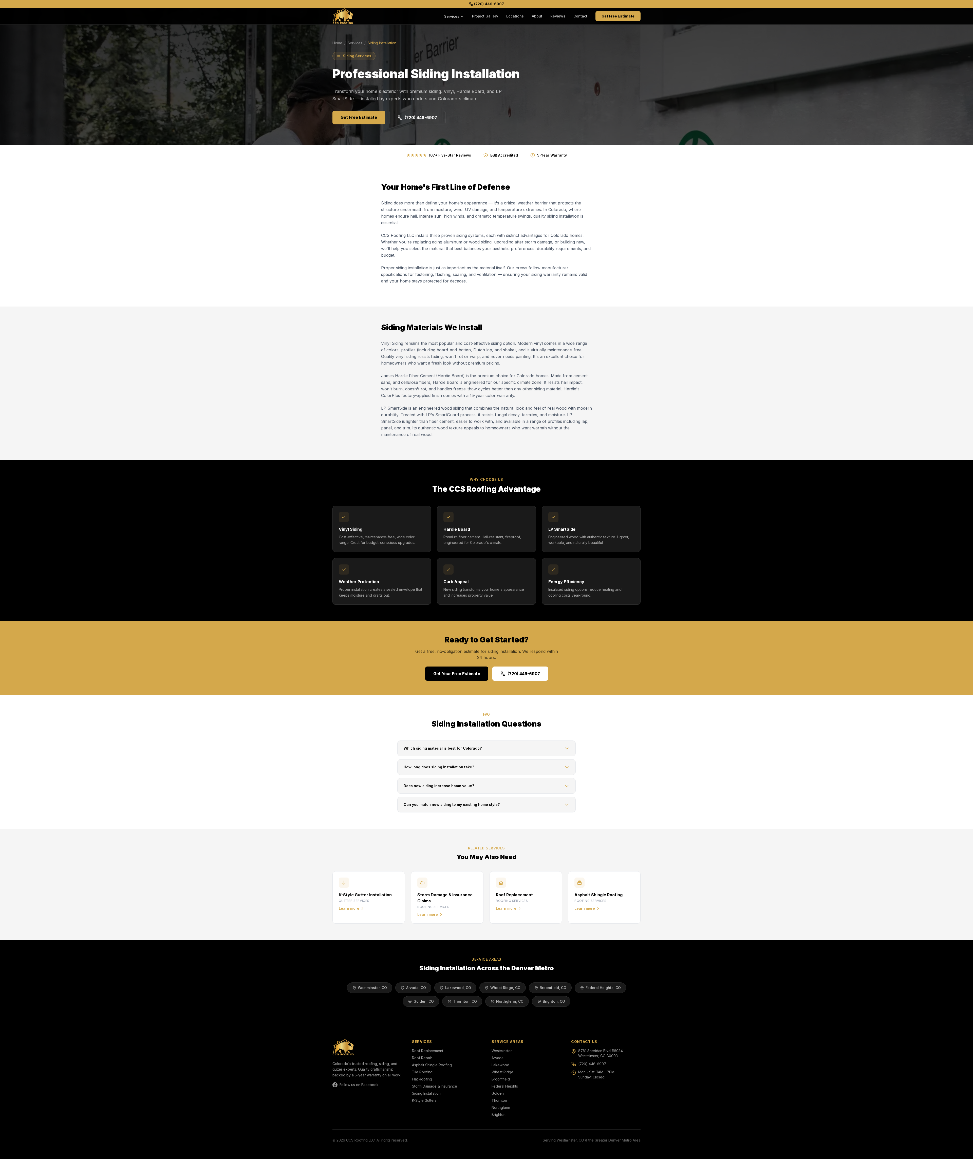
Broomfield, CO (553, 987)
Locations (515, 16)
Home (337, 43)
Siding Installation (426, 1093)
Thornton (499, 1100)
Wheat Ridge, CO (505, 987)
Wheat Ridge (502, 1072)
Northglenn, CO (509, 1001)
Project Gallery (485, 16)
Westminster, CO (372, 987)
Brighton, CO (554, 1001)
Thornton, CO (465, 1001)
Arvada (497, 1058)
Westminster (502, 1051)
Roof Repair (422, 1058)
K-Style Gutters (424, 1100)
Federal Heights (505, 1086)
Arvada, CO (416, 987)
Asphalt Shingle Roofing (432, 1065)
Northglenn (501, 1107)
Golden (498, 1093)
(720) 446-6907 (489, 4)
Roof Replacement (427, 1051)
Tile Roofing (422, 1072)
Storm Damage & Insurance (434, 1086)
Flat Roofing (422, 1079)
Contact (580, 16)
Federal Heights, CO (603, 987)
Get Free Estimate (618, 16)
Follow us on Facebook (359, 1084)
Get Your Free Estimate (456, 673)
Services (451, 16)
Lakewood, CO (458, 987)
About (537, 16)
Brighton (499, 1114)
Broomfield (501, 1079)
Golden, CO (424, 1001)
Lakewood (500, 1065)
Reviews (557, 16)
